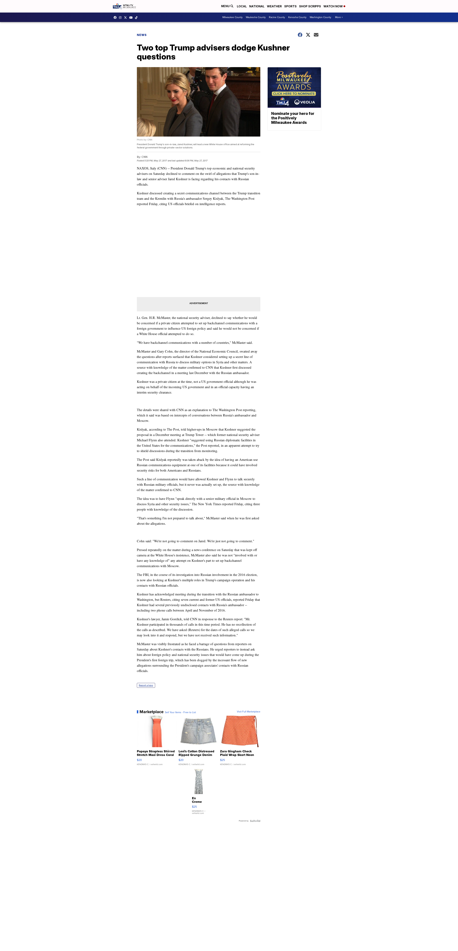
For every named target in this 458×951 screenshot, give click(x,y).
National (256, 6)
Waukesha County (256, 17)
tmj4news (121, 17)
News (142, 35)
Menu (225, 6)
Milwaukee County (232, 17)
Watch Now (333, 6)
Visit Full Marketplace (248, 711)
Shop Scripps (310, 6)
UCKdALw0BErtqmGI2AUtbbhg (131, 17)
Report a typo (146, 685)
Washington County (320, 17)
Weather (274, 6)
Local (242, 6)
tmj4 (116, 17)
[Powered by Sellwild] (255, 821)
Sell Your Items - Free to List (180, 712)
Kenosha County (297, 17)
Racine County (277, 17)
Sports (290, 6)
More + (339, 17)
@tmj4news (137, 17)
